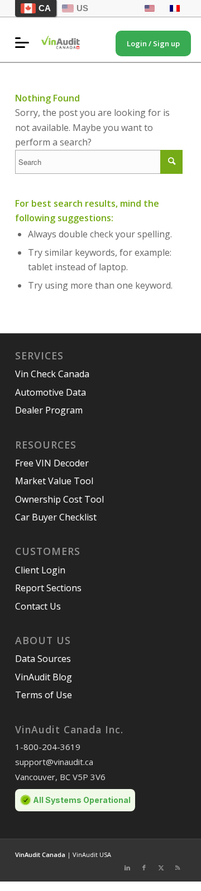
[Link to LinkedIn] (127, 867)
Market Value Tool (54, 481)
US (82, 8)
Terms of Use (43, 695)
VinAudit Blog (43, 677)
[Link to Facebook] (144, 867)
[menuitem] (25, 42)
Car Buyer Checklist (56, 517)
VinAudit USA (92, 854)
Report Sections (48, 588)
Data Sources (43, 659)
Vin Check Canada (52, 374)
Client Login (40, 570)
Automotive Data (50, 392)
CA (45, 8)
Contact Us (38, 606)
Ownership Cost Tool (59, 499)
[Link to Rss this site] (177, 867)
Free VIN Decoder (52, 463)
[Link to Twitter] (160, 867)
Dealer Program (49, 410)
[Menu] (25, 42)
